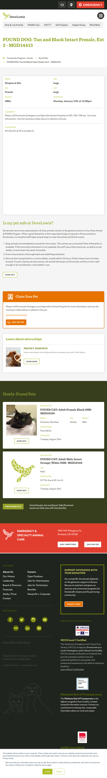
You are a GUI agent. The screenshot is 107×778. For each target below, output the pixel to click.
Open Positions (35, 576)
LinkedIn (27, 628)
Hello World (24, 659)
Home (3, 58)
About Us (8, 571)
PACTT (47, 25)
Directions (71, 4)
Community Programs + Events (20, 58)
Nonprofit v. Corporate (38, 594)
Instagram (33, 619)
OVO (33, 655)
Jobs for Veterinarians (38, 580)
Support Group (78, 25)
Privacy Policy (9, 642)
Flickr (16, 628)
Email (39, 628)
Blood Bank (95, 25)
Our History (9, 576)
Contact (7, 598)
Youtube (45, 619)
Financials (8, 589)
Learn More (31, 361)
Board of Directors (12, 585)
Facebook (10, 619)
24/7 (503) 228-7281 (62, 4)
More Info (10, 275)
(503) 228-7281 (18, 322)
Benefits (31, 589)
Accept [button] (47, 771)
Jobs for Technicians (37, 585)
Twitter (22, 619)
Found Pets (43, 58)
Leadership (8, 580)
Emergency (92, 4)
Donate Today (74, 604)
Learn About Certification (72, 669)
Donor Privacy (24, 642)
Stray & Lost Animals (14, 25)
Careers (31, 571)
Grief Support (62, 25)
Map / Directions (68, 544)
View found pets (13, 506)
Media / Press (9, 594)
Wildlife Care (34, 25)
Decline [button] (59, 771)
